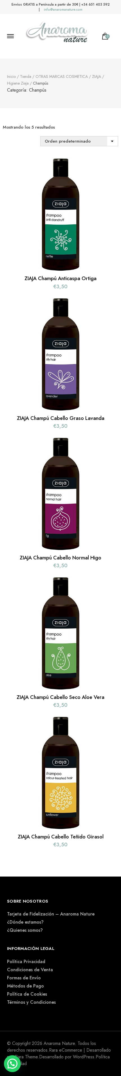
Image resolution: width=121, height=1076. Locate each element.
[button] (12, 1063)
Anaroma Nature (59, 1043)
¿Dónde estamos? (25, 922)
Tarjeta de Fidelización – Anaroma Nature (51, 914)
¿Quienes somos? (25, 930)
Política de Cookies (27, 994)
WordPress (83, 1057)
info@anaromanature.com (63, 9)
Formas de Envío (24, 978)
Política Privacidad (26, 961)
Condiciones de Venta (30, 969)
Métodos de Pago (25, 986)
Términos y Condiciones (31, 1002)
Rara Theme (26, 1057)
